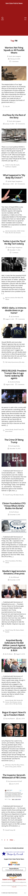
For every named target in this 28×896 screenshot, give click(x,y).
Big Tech (7, 297)
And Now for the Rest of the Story (14, 116)
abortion (7, 231)
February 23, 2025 (15, 59)
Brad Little (13, 231)
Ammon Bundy (16, 382)
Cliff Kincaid (16, 577)
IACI (12, 232)
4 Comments (21, 124)
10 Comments (21, 184)
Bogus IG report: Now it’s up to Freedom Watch (14, 713)
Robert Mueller (20, 495)
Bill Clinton (8, 765)
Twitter (7, 299)
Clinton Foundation (10, 561)
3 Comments (21, 319)
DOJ (6, 106)
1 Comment (15, 252)
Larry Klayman (11, 718)
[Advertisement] (14, 21)
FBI (9, 106)
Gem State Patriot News (14, 3)
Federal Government (13, 362)
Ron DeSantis (17, 232)
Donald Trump (17, 429)
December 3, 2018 (15, 580)
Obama (18, 630)
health (17, 165)
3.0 (22, 885)
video (22, 362)
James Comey (9, 766)
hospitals (14, 166)
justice (15, 766)
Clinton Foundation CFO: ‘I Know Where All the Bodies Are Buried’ (14, 506)
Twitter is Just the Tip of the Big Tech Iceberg (14, 242)
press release (8, 431)
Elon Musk (18, 297)
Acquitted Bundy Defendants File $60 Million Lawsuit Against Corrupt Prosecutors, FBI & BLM (14, 645)
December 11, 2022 (15, 250)
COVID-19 (7, 165)
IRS (20, 362)
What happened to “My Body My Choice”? (14, 176)
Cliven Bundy (13, 702)
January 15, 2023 (9, 124)
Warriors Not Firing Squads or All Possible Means (14, 50)
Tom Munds (16, 316)
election (12, 297)
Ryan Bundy (19, 704)
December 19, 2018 (15, 448)
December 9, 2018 (15, 514)
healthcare (8, 166)
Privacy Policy (14, 886)
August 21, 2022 (9, 319)
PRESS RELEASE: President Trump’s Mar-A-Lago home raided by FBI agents (14, 374)
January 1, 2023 (9, 184)
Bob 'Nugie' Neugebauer (15, 181)
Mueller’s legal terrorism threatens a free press (14, 572)
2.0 (21, 885)
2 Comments (15, 61)
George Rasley (16, 446)
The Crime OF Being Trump (14, 441)
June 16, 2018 (15, 784)
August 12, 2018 (20, 654)
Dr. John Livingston (16, 56)
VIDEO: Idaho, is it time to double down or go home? (14, 310)
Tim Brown (16, 512)
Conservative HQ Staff (16, 781)
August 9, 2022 (10, 384)
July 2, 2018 (22, 718)
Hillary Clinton (20, 765)
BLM (15, 700)
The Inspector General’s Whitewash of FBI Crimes (14, 776)
